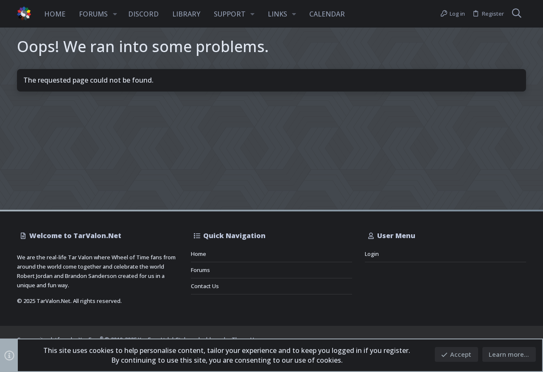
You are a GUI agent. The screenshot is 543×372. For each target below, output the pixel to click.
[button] (115, 14)
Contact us (205, 286)
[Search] (516, 14)
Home (198, 254)
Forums (200, 270)
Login (372, 254)
